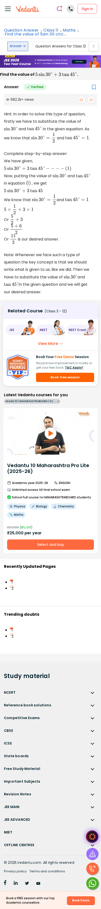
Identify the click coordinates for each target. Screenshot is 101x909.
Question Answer (21, 30)
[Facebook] (5, 883)
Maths (69, 30)
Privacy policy (15, 871)
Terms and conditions (47, 871)
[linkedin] (16, 883)
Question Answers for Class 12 (60, 46)
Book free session (65, 377)
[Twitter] (27, 883)
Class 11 (50, 30)
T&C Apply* (74, 367)
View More (48, 343)
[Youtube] (38, 883)
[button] (20, 330)
